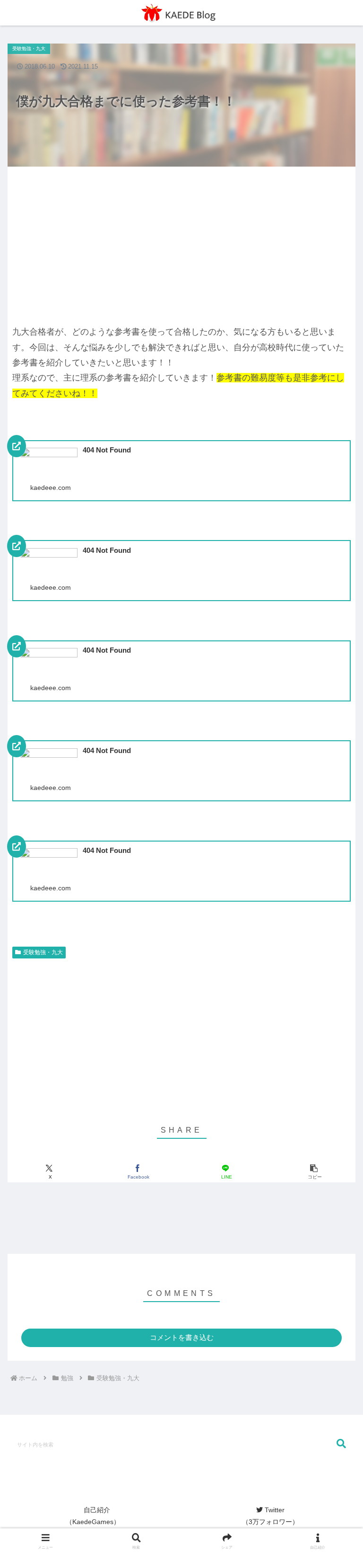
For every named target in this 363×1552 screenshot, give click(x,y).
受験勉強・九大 (43, 952)
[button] (313, 1171)
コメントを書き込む (182, 1337)
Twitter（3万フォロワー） (270, 1515)
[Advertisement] (94, 241)
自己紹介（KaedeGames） (93, 1515)
